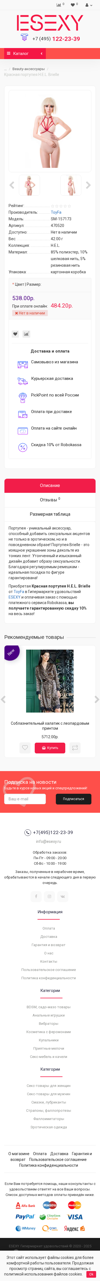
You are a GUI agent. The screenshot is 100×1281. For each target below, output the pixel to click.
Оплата (48, 928)
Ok (91, 1274)
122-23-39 (56, 39)
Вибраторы (48, 1023)
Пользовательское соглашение (48, 970)
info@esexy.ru (48, 841)
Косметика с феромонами (48, 1032)
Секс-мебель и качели (48, 1057)
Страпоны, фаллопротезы (48, 1110)
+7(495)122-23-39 (53, 832)
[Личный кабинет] (88, 5)
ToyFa (19, 591)
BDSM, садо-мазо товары (49, 1007)
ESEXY (15, 597)
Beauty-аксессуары (28, 69)
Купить (52, 748)
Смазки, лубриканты (48, 1102)
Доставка (48, 937)
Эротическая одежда (48, 1127)
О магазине (18, 1154)
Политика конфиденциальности (48, 978)
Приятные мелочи (48, 1048)
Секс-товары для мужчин (48, 1094)
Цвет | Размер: (28, 284)
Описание (50, 485)
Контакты (48, 961)
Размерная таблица (50, 514)
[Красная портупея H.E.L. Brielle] (50, 131)
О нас (48, 953)
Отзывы (50, 499)
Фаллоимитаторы (48, 1119)
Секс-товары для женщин (49, 1086)
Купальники (49, 1040)
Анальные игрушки (48, 1015)
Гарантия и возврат (49, 945)
